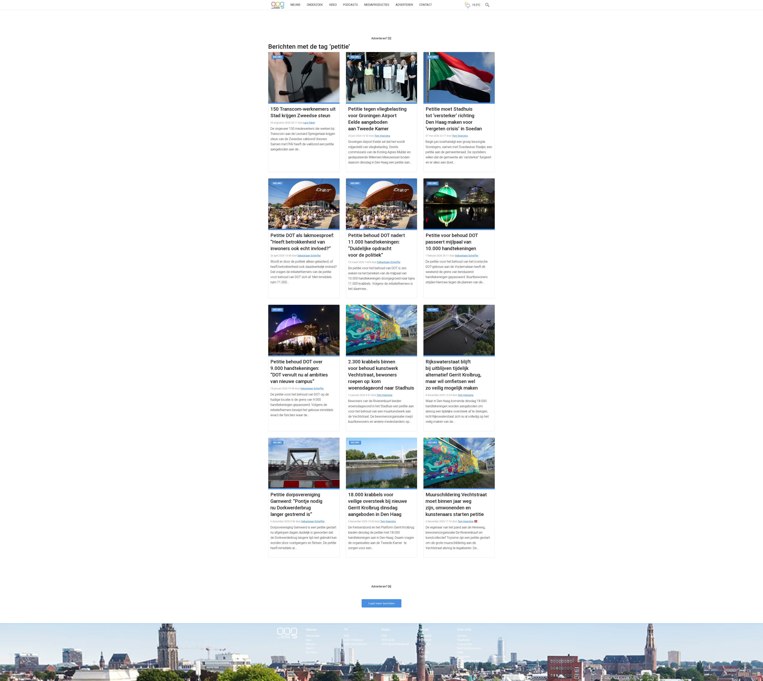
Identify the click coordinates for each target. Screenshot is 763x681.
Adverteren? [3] (381, 38)
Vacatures (463, 639)
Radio (386, 630)
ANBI (460, 652)
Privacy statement (468, 660)
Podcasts (350, 4)
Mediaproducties (376, 4)
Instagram (425, 639)
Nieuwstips (313, 635)
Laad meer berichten (381, 603)
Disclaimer (463, 656)
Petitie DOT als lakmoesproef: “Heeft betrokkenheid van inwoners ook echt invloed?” (302, 242)
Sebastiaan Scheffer (309, 255)
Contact (425, 4)
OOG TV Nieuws (353, 639)
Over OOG (464, 630)
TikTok (423, 656)
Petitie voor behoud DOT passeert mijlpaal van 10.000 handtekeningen (452, 242)
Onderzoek (315, 4)
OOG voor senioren (355, 644)
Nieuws (295, 4)
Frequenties (464, 644)
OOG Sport (388, 639)
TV (346, 630)
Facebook (425, 635)
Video (333, 4)
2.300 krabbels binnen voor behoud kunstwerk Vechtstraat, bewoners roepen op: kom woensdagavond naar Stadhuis (381, 375)
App (308, 639)
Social (423, 630)
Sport (309, 648)
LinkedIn (424, 652)
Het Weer (312, 652)
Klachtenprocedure (469, 648)
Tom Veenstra (382, 135)
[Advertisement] (381, 25)
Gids (346, 635)
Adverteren (404, 4)
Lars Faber (309, 122)
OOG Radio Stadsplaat (395, 644)
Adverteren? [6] (381, 586)
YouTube (425, 644)
